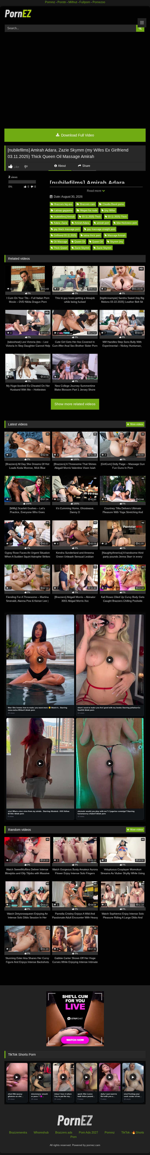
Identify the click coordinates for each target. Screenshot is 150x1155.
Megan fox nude (88, 210)
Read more (94, 190)
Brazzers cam (87, 204)
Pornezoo (99, 2)
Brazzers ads (63, 1132)
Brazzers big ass (63, 204)
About (61, 165)
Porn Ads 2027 (88, 1132)
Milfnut (72, 2)
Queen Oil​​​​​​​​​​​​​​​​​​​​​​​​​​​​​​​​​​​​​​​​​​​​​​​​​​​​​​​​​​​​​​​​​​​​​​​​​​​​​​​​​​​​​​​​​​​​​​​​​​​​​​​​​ (97, 241)
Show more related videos (75, 404)
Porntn (61, 2)
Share (86, 165)
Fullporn (84, 2)
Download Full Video (77, 135)
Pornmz (50, 2)
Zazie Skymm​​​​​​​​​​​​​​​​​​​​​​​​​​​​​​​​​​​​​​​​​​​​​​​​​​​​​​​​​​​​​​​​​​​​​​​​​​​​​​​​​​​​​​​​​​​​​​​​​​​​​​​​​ (82, 248)
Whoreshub (41, 1132)
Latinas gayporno (63, 210)
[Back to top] (139, 1144)
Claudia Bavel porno (113, 204)
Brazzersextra (18, 1132)
